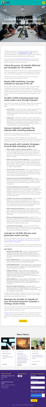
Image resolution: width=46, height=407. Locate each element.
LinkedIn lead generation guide (22, 59)
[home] (5, 2)
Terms (14, 404)
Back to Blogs (23, 321)
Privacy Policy (19, 404)
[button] (43, 3)
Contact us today (8, 312)
